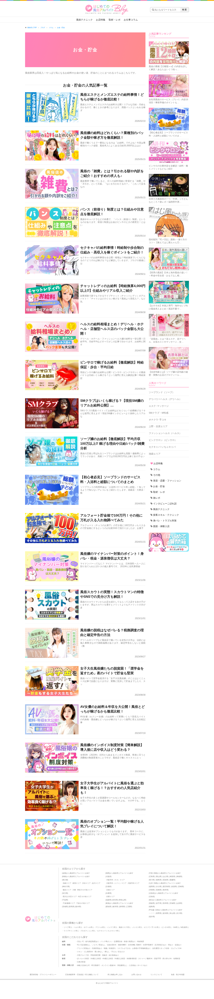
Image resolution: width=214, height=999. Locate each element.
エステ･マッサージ (159, 406)
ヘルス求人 (78, 927)
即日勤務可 (95, 965)
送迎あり (178, 945)
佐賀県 (174, 886)
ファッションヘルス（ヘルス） (165, 433)
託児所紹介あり (161, 945)
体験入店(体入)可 (83, 965)
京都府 (108, 886)
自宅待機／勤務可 (134, 945)
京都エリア (110, 890)
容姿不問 (157, 958)
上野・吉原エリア (158, 426)
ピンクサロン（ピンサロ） (163, 440)
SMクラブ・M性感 (158, 412)
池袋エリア (154, 453)
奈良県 (115, 900)
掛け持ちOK (167, 958)
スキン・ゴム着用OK (85, 952)
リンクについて (156, 974)
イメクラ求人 (112, 927)
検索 (184, 9)
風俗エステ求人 (125, 927)
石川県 (179, 913)
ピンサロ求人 (167, 927)
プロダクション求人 (87, 931)
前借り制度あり (130, 941)
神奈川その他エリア (84, 890)
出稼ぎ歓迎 (81, 962)
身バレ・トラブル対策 (165, 520)
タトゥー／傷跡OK (145, 958)
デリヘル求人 (100, 927)
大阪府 (108, 876)
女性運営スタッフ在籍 (160, 948)
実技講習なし (122, 965)
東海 (107, 903)
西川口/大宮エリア (70, 896)
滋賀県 (108, 900)
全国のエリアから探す (73, 868)
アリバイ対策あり (83, 948)
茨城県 (65, 906)
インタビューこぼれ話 (165, 503)
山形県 (179, 903)
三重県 (129, 906)
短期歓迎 (176, 958)
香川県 (151, 880)
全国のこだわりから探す (75, 937)
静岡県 (122, 906)
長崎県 (158, 890)
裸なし (107, 952)
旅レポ (156, 497)
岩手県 (158, 903)
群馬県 (71, 906)
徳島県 (158, 880)
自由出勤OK (111, 945)
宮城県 (172, 903)
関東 (64, 876)
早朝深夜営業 (95, 955)
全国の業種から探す (72, 922)
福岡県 (151, 886)
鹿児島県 (166, 886)
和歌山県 (122, 900)
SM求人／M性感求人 (181, 927)
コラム (156, 469)
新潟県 (165, 913)
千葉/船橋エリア (69, 903)
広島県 (151, 876)
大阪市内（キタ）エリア (115, 880)
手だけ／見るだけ (118, 952)
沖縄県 (151, 890)
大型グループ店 (83, 955)
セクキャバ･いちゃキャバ (162, 447)
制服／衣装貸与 (110, 948)
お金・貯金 (159, 486)
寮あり (170, 945)
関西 (107, 873)
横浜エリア (67, 890)
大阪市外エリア (133, 883)
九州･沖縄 (153, 883)
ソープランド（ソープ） (162, 392)
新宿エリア (77, 883)
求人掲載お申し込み (115, 974)
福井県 (151, 916)
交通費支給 (118, 941)
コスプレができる (124, 948)
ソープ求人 (68, 927)
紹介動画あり (114, 955)
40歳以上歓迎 (107, 958)
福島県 (151, 906)
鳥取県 (172, 876)
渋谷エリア (86, 883)
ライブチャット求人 (71, 931)
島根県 (179, 876)
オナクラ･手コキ (157, 419)
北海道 (151, 893)
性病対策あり (97, 948)
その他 (156, 475)
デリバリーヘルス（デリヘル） (165, 399)
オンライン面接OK (108, 965)
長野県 (158, 913)
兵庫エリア (110, 896)
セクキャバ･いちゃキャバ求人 (108, 931)
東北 (151, 900)
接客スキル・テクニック (166, 515)
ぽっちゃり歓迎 (83, 958)
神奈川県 (66, 886)
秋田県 (165, 903)
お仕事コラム (131, 19)
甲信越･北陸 (153, 910)
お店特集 (100, 19)
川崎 (74, 890)
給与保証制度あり (92, 941)
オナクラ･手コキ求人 (152, 927)
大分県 (158, 886)
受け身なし (99, 952)
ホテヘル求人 (89, 927)
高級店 (104, 955)
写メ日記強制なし (83, 945)
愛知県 (108, 906)
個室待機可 (122, 945)
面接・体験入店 (161, 526)
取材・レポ (114, 19)
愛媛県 (172, 880)
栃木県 (78, 906)
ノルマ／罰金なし (98, 945)
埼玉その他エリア (84, 896)
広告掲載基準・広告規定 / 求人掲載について (81, 974)
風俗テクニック (84, 19)
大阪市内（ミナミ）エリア (116, 883)
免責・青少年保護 (177, 974)
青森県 (151, 903)
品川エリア (96, 883)
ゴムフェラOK (176, 948)
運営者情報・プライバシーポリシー (43, 974)
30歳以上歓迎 (95, 958)
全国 (64, 873)
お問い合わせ (136, 974)
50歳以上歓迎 (120, 958)
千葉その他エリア (83, 903)
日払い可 (80, 941)
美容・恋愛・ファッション (167, 480)
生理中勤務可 (148, 945)
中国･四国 (153, 873)
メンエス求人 (137, 927)
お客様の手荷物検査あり (141, 948)
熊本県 (165, 890)
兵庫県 (108, 893)
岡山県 (158, 876)
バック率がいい (106, 941)
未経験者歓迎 (132, 958)
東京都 (65, 880)
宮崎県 (180, 886)
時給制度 (140, 941)
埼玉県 (65, 893)
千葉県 (65, 900)
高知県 (165, 880)
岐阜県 (115, 906)
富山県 (172, 913)
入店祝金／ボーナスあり (138, 965)
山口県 (165, 876)
